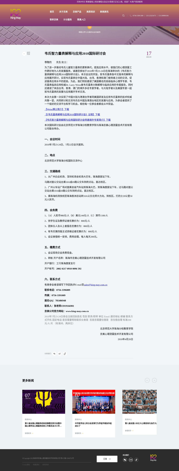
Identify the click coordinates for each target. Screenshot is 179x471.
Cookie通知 (26, 465)
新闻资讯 (104, 12)
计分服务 (67, 19)
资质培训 (90, 12)
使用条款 (45, 465)
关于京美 (63, 12)
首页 (52, 12)
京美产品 (77, 12)
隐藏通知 (36, 465)
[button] (147, 380)
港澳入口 (81, 19)
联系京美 (54, 19)
